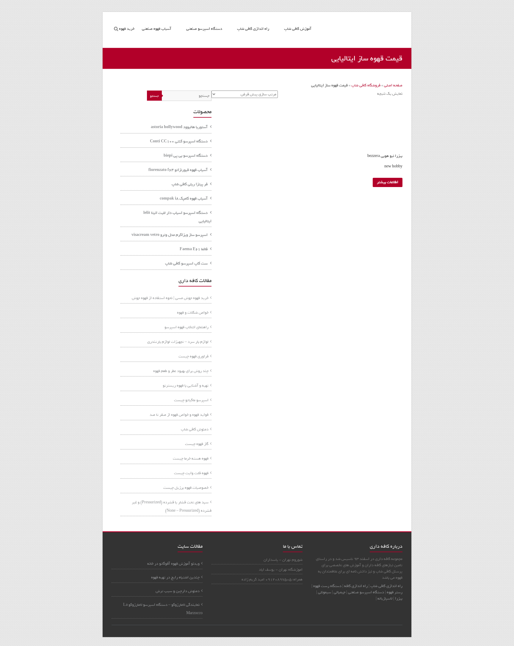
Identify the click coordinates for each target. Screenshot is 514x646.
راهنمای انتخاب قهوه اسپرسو (186, 327)
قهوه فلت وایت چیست (191, 473)
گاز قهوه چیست (197, 444)
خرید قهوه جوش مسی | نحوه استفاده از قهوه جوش (170, 298)
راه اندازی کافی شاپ (253, 29)
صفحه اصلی (393, 85)
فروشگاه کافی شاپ (365, 85)
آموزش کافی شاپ (297, 29)
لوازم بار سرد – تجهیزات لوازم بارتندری (178, 342)
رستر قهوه (394, 592)
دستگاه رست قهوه (327, 586)
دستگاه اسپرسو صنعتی (204, 29)
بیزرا (398, 598)
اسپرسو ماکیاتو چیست (191, 400)
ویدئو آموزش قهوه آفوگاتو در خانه (173, 564)
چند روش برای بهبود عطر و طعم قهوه (181, 371)
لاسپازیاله (384, 598)
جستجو (154, 96)
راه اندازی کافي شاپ (386, 586)
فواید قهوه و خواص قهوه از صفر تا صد (179, 415)
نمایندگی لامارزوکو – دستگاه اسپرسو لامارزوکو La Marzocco (163, 609)
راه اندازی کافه (355, 586)
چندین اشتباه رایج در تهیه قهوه (175, 577)
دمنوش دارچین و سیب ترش (178, 591)
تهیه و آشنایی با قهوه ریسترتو (186, 385)
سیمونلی (324, 592)
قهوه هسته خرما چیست (191, 458)
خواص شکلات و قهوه (193, 312)
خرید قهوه (126, 29)
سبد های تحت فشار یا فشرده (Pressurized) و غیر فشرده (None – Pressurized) (171, 506)
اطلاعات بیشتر (387, 182)
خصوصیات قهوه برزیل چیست (186, 488)
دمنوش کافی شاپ (195, 429)
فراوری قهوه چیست (193, 356)
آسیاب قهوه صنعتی (156, 29)
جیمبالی (339, 592)
